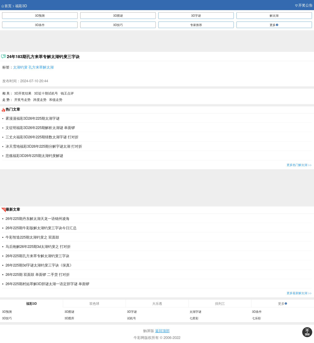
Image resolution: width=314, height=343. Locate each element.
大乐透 (157, 303)
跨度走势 (39, 99)
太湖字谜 (195, 312)
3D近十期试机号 (46, 93)
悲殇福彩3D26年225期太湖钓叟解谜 (34, 155)
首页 (8, 6)
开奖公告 (305, 5)
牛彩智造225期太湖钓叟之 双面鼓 (32, 237)
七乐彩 (256, 318)
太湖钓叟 (20, 66)
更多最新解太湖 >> (299, 293)
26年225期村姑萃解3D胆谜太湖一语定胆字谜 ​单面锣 (47, 283)
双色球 (94, 303)
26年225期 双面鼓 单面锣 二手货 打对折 (38, 274)
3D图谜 (118, 15)
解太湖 (274, 15)
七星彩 (194, 318)
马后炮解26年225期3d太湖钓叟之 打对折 (38, 246)
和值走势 (55, 99)
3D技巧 (118, 25)
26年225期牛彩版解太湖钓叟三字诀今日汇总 (41, 227)
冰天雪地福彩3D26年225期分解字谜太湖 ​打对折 (44, 146)
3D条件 (40, 25)
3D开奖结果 (22, 93)
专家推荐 (196, 25)
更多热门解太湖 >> (299, 165)
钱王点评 (67, 93)
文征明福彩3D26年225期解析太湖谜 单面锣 (40, 127)
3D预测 (40, 15)
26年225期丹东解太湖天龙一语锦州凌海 (37, 218)
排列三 (220, 303)
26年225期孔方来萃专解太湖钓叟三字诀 (37, 255)
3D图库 (69, 318)
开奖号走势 (22, 99)
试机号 (131, 318)
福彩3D (21, 6)
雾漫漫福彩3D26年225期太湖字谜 (33, 118)
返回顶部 (162, 330)
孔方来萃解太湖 (41, 66)
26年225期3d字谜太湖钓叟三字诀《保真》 (39, 264)
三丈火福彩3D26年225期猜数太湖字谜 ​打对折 (42, 136)
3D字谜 (196, 15)
